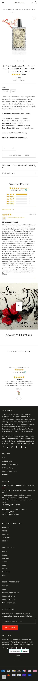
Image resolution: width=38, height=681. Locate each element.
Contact (5, 474)
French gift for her (8, 596)
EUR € (18, 655)
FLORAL (5, 534)
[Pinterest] (17, 447)
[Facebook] (3, 447)
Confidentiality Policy (10, 464)
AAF (3, 488)
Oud (4, 575)
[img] (6, 215)
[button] (16, 74)
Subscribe (10, 628)
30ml (13, 91)
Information (8, 173)
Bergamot (6, 558)
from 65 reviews (17, 372)
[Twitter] (7, 447)
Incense (5, 568)
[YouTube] (21, 447)
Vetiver (4, 552)
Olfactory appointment (10, 593)
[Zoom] (34, 17)
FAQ (4, 589)
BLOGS (5, 586)
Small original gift (8, 603)
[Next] (23, 60)
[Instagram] (12, 447)
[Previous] (14, 60)
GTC (3, 458)
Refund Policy (7, 461)
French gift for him (9, 599)
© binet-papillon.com (19, 660)
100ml (5, 91)
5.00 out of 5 (24, 188)
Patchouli (5, 555)
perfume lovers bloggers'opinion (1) (19, 166)
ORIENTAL (6, 527)
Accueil (5, 9)
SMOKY (5, 541)
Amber (4, 562)
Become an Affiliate (9, 471)
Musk (4, 565)
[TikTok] (26, 447)
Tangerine (6, 572)
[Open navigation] (3, 2)
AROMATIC (6, 538)
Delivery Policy (7, 468)
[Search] (32, 2)
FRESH (4, 531)
